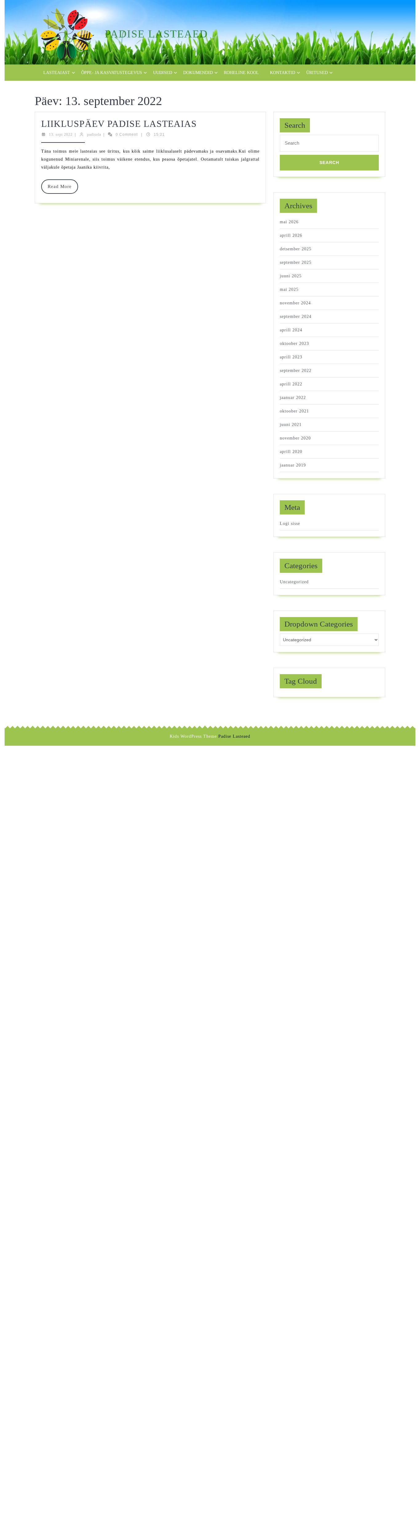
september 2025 (295, 262)
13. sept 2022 (61, 134)
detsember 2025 (295, 249)
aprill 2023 (291, 357)
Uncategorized (294, 582)
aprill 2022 (291, 384)
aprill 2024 (291, 330)
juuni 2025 (291, 276)
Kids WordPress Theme (193, 736)
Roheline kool (241, 72)
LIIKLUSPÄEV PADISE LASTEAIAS (119, 124)
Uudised (162, 72)
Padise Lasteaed (156, 34)
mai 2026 (289, 222)
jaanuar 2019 (293, 465)
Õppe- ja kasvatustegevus (111, 72)
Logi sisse (290, 523)
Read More (63, 189)
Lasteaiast (56, 72)
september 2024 (295, 316)
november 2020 (295, 438)
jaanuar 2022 (293, 397)
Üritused (317, 72)
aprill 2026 (291, 235)
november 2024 (295, 303)
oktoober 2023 (294, 343)
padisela (94, 134)
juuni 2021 (291, 424)
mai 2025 (289, 289)
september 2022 (295, 370)
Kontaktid (282, 72)
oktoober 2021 (294, 411)
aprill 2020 (291, 451)
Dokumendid (198, 72)
